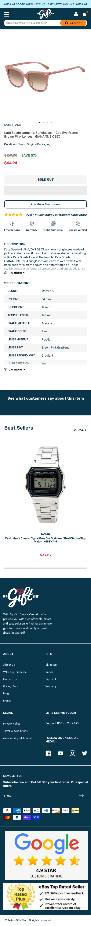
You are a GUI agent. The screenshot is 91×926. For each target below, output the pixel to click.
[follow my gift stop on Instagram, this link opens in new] (72, 755)
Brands (7, 701)
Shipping (51, 665)
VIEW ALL (80, 430)
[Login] (76, 14)
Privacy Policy (11, 724)
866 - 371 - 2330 (68, 723)
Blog (6, 693)
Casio (45, 534)
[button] (45, 190)
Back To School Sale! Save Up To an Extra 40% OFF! (39, 4)
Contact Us (10, 679)
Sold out (46, 179)
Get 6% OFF (39, 782)
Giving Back (10, 686)
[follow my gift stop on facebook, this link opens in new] (48, 755)
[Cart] (85, 14)
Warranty (51, 686)
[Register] (81, 796)
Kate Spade (12, 125)
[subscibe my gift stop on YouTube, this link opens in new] (60, 755)
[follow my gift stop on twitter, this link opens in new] (84, 755)
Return (50, 672)
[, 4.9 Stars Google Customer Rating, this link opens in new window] (46, 855)
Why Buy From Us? (15, 672)
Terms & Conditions (15, 731)
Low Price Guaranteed (45, 204)
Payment (51, 679)
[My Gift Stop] (21, 588)
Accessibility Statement (17, 738)
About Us (9, 665)
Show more (13, 273)
